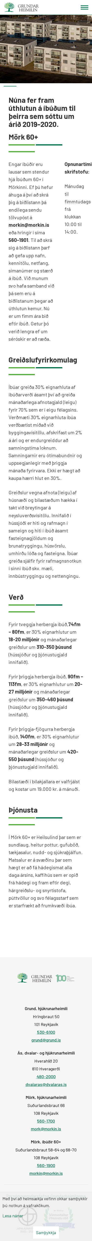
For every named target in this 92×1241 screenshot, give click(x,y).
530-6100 (46, 1032)
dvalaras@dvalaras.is (46, 1084)
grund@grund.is (46, 1040)
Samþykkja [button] (46, 1232)
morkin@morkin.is (46, 1173)
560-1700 (46, 1121)
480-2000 (46, 1076)
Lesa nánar (12, 1215)
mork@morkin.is (46, 1128)
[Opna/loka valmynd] (84, 7)
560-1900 (46, 1165)
